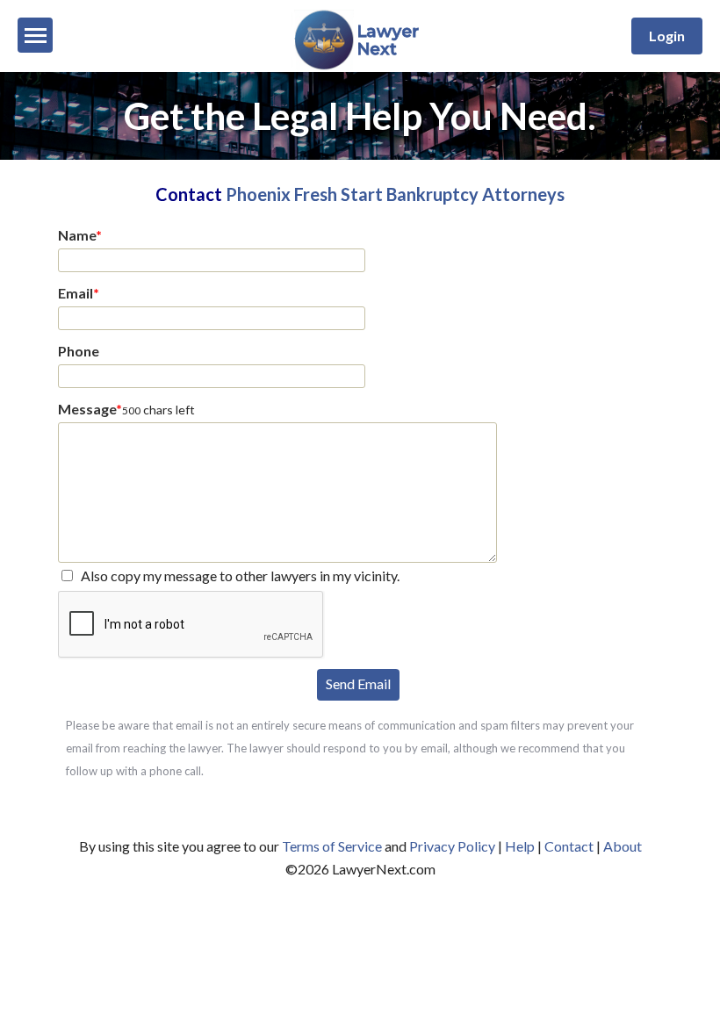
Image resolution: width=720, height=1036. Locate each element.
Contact (569, 846)
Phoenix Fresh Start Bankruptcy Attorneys (395, 194)
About (622, 846)
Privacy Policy (452, 846)
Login (667, 35)
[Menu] (35, 35)
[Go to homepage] (360, 66)
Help (520, 846)
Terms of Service (332, 846)
